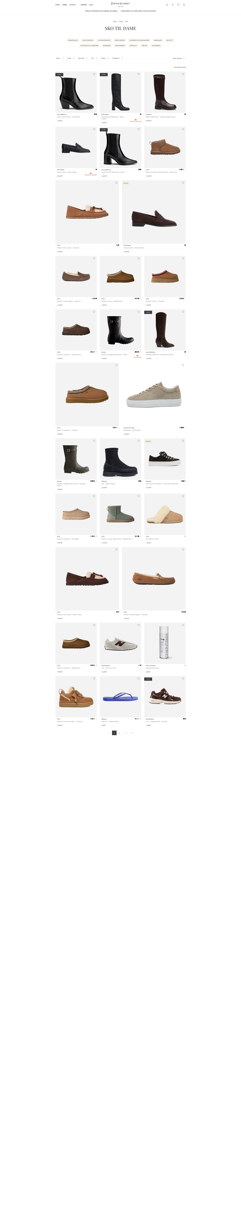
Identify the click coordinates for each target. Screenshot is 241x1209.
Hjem (115, 21)
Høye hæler (120, 40)
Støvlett (133, 45)
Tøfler (144, 45)
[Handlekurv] (184, 4)
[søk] (167, 4)
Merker (84, 5)
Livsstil (72, 5)
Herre (64, 5)
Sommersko (120, 45)
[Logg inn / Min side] (172, 4)
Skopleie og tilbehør (89, 45)
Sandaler (158, 40)
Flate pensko (87, 40)
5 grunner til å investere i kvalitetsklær (138, 11)
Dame (57, 5)
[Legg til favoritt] (94, 74)
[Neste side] (132, 733)
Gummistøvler (104, 40)
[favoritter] (178, 4)
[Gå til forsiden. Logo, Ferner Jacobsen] (120, 4)
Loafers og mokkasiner (139, 40)
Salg (91, 5)
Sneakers (107, 45)
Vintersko (156, 45)
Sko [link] (126, 21)
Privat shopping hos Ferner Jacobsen (101, 11)
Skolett (169, 40)
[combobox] (179, 58)
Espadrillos (73, 40)
